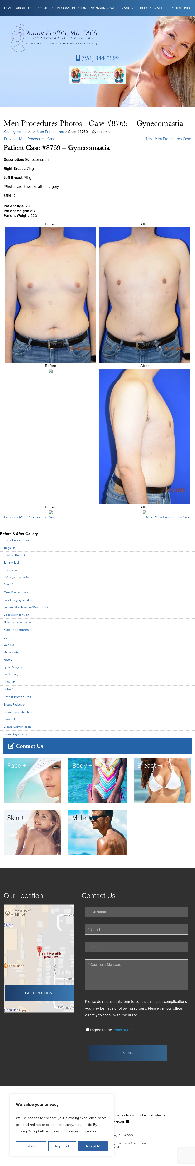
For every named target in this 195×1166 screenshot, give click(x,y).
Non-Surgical (103, 8)
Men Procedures (50, 131)
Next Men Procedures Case (168, 139)
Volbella (9, 645)
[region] (62, 1125)
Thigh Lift (9, 548)
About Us (24, 8)
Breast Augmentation (17, 726)
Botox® (8, 689)
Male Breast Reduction (18, 622)
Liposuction (11, 570)
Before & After (153, 8)
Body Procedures (16, 540)
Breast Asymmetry (15, 734)
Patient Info (181, 8)
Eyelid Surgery (13, 667)
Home (7, 8)
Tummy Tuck (12, 562)
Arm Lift (8, 584)
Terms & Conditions (132, 1143)
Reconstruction (72, 8)
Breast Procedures (17, 697)
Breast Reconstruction (18, 712)
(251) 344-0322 (99, 58)
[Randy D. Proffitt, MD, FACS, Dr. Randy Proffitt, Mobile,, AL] (97, 38)
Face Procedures (16, 630)
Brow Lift (9, 681)
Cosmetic (44, 8)
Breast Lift (10, 719)
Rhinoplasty (11, 652)
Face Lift (9, 659)
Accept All (93, 1146)
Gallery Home (15, 131)
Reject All (62, 1146)
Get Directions (39, 993)
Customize (31, 1146)
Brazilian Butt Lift (14, 555)
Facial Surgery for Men (18, 600)
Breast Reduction (15, 704)
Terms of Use (122, 1030)
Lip (5, 637)
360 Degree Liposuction (17, 577)
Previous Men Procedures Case (30, 139)
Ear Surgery (11, 674)
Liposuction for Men (16, 614)
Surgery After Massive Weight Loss (26, 607)
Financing (127, 8)
